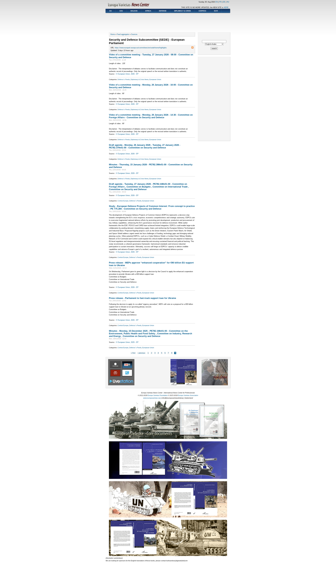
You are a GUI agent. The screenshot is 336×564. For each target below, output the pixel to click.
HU (228, 2)
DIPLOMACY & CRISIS (182, 11)
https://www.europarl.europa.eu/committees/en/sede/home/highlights (141, 48)
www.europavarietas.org (152, 398)
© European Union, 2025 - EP (127, 342)
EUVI (216, 11)
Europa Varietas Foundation (158, 395)
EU (110, 11)
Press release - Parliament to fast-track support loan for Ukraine (142, 298)
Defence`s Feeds (124, 79)
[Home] (129, 7)
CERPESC (202, 11)
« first (133, 353)
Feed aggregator (123, 34)
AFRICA (148, 11)
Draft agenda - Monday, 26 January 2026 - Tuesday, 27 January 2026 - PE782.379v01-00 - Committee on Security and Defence (144, 146)
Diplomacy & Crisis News (140, 79)
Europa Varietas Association (188, 395)
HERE (226, 7)
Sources (134, 34)
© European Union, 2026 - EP (127, 74)
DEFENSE (162, 11)
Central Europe (123, 201)
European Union (155, 79)
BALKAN (134, 11)
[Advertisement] (168, 22)
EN (216, 2)
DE (224, 2)
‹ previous (141, 353)
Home (112, 34)
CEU (121, 11)
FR (220, 2)
